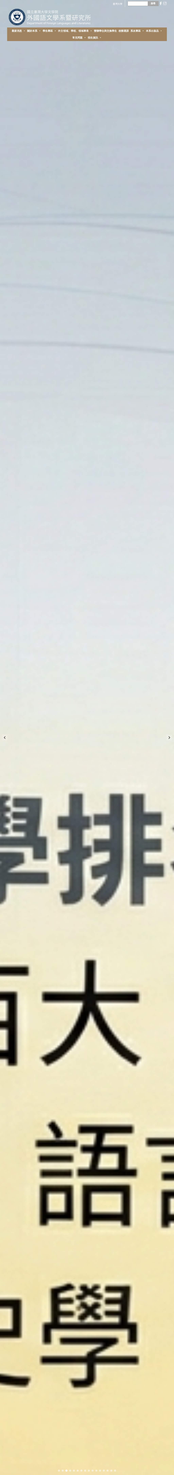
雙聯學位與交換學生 (105, 30)
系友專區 (135, 30)
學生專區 (48, 30)
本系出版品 (152, 30)
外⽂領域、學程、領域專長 (73, 30)
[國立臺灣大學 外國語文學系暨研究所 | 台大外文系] (51, 16)
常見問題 (77, 37)
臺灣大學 (117, 3)
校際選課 (124, 30)
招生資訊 (93, 37)
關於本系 (32, 30)
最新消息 (17, 30)
